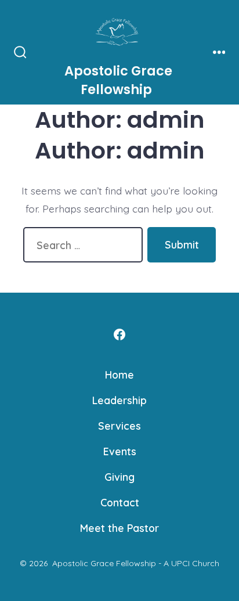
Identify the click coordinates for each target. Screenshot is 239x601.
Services (119, 425)
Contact (119, 502)
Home (119, 374)
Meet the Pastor (119, 527)
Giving (119, 476)
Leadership (119, 400)
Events (119, 451)
